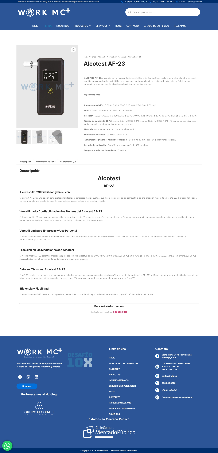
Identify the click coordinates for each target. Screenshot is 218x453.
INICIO (112, 358)
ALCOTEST (114, 369)
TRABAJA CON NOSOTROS (122, 408)
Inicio (86, 57)
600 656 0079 (120, 312)
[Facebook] (20, 377)
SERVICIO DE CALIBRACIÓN (122, 386)
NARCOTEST (115, 374)
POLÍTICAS (114, 414)
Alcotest (101, 57)
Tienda (93, 57)
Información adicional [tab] (46, 161)
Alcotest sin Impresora (116, 57)
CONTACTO (114, 397)
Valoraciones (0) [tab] (68, 161)
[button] (73, 49)
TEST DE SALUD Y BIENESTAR (123, 363)
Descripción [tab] (25, 161)
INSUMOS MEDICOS (119, 380)
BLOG (111, 391)
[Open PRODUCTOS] (90, 26)
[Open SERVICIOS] (109, 26)
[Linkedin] (36, 377)
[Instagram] (28, 377)
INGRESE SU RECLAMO (120, 403)
